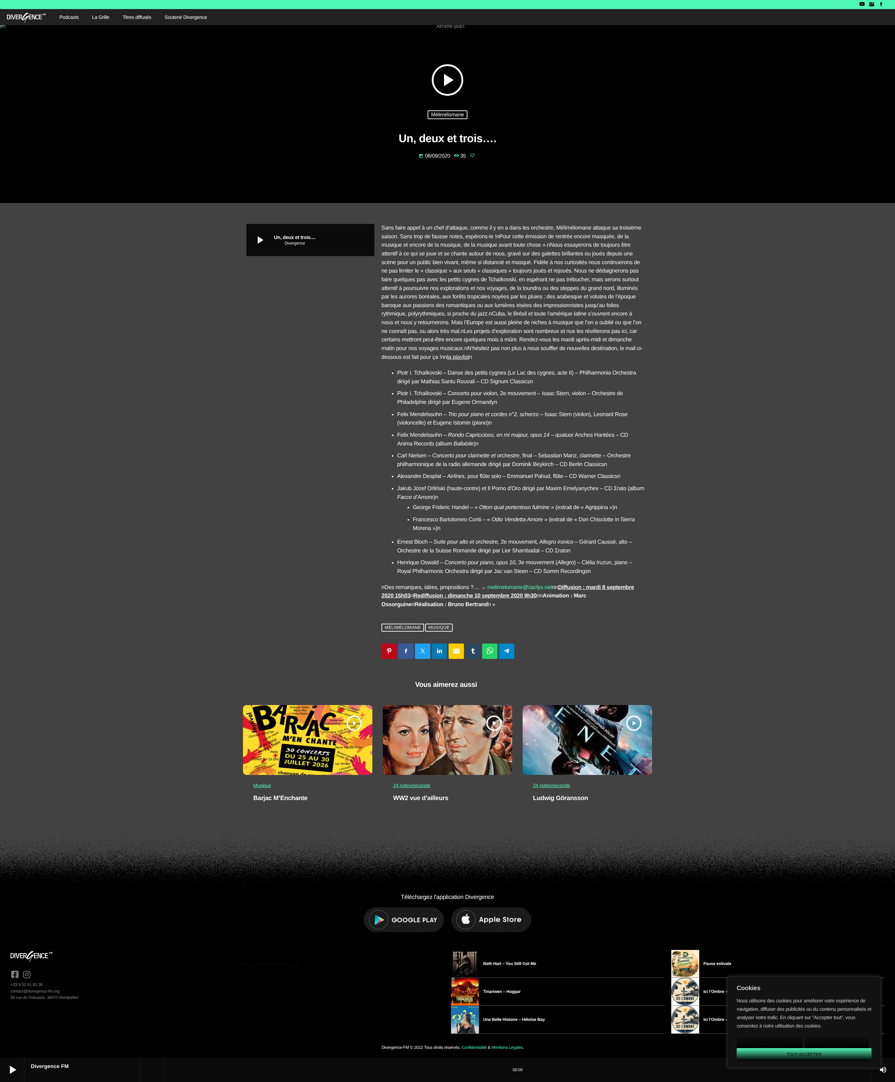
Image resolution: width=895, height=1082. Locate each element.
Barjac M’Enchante (280, 797)
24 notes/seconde (411, 785)
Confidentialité (474, 1047)
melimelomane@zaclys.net (519, 587)
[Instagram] (871, 4)
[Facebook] (881, 4)
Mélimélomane (447, 115)
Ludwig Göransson (560, 797)
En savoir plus (769, 1041)
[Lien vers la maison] (26, 17)
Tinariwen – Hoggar (502, 991)
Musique (439, 627)
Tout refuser (837, 1041)
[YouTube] (862, 4)
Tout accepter (804, 1054)
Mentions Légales (507, 1047)
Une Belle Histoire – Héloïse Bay (514, 1019)
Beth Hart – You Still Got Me (509, 963)
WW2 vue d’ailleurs (421, 797)
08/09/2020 (434, 156)
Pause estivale (717, 963)
